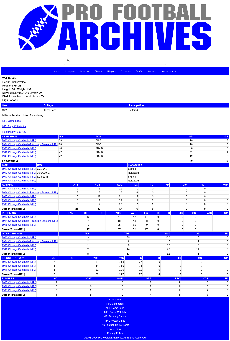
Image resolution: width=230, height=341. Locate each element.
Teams (98, 71)
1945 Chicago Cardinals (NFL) (19, 148)
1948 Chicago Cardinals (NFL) (19, 180)
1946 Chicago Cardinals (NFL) (19, 152)
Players (111, 71)
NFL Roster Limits (115, 320)
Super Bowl (115, 329)
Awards (151, 71)
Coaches (126, 71)
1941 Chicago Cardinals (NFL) (19, 169)
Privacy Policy (115, 333)
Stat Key (21, 132)
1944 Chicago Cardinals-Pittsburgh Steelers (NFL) (30, 144)
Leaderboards (168, 71)
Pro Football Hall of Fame (115, 325)
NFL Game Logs (11, 121)
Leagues (70, 71)
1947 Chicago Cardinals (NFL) (19, 156)
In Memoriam (115, 299)
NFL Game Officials (115, 312)
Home (57, 71)
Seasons (85, 71)
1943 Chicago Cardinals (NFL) (19, 140)
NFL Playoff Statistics (14, 126)
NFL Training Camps (115, 316)
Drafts (139, 71)
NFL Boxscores (115, 303)
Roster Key (8, 132)
